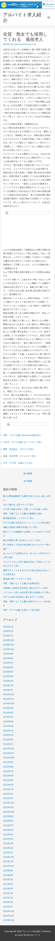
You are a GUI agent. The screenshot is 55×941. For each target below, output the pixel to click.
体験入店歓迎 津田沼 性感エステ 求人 (20, 527)
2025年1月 (8, 690)
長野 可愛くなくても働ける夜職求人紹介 (22, 513)
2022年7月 (8, 825)
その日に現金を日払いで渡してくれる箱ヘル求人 (25, 509)
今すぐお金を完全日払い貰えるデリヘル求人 (23, 597)
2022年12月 (8, 803)
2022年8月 (8, 821)
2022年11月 (8, 807)
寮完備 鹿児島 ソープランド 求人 (18, 518)
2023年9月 (8, 762)
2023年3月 (8, 789)
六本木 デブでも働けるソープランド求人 (22, 442)
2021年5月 (8, 888)
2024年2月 (8, 739)
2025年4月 (8, 676)
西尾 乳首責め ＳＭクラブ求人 (18, 449)
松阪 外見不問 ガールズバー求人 (19, 456)
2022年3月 (8, 843)
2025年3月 (8, 681)
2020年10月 (8, 920)
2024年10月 (8, 703)
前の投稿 (27, 473)
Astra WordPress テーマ (29, 935)
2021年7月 (8, 879)
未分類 (6, 44)
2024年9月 (8, 708)
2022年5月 (8, 834)
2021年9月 (8, 870)
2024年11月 (8, 699)
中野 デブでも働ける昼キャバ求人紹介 (21, 610)
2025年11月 (8, 645)
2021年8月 (8, 875)
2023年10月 (8, 757)
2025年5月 (8, 672)
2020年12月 (8, 911)
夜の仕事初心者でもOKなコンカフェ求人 (22, 540)
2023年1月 (8, 798)
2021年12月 (8, 857)
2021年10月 (8, 866)
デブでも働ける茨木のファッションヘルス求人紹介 (26, 522)
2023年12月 (8, 748)
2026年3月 (8, 627)
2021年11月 (8, 861)
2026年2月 (8, 631)
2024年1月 (8, 744)
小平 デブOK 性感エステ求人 (18, 463)
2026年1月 (8, 635)
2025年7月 (8, 663)
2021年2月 (8, 902)
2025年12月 (8, 640)
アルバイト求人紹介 (22, 17)
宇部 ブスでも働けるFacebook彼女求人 (22, 435)
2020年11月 (8, 916)
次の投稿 (27, 481)
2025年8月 (8, 658)
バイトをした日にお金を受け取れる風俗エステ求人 (26, 592)
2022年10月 (8, 812)
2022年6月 (8, 830)
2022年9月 (8, 816)
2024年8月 (8, 712)
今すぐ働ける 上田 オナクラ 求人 (18, 504)
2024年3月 (8, 735)
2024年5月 (8, 726)
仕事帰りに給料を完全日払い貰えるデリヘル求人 (25, 588)
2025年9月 (8, 654)
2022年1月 (8, 852)
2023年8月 (8, 767)
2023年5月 (8, 780)
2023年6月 (8, 775)
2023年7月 (8, 771)
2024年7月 (8, 717)
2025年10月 (8, 649)
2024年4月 (8, 730)
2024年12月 (8, 694)
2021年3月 (8, 898)
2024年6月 (8, 721)
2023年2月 (8, 794)
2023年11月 (8, 753)
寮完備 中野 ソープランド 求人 (17, 579)
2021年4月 (8, 893)
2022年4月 (8, 839)
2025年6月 (8, 667)
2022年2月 (8, 848)
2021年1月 (8, 906)
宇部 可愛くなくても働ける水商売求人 (21, 583)
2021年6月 (8, 884)
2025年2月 (8, 685)
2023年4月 (8, 785)
